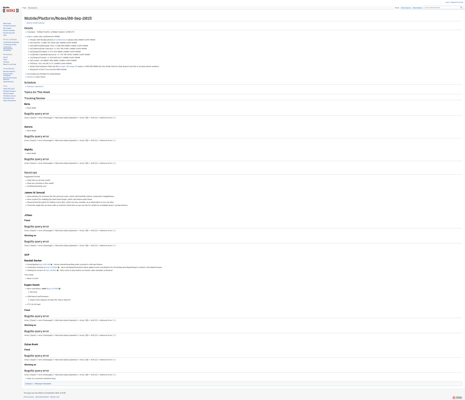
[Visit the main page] (10, 9)
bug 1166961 (51, 270)
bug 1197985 (52, 289)
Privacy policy (29, 397)
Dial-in (29, 36)
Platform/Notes (39, 23)
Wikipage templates (42, 384)
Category (29, 384)
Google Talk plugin (67, 66)
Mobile (29, 23)
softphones (61, 40)
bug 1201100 (44, 264)
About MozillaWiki (42, 397)
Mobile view (54, 397)
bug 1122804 (51, 267)
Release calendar (34, 86)
